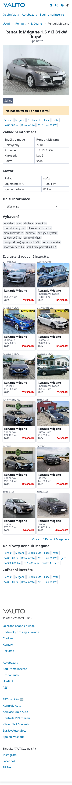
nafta (56, 120)
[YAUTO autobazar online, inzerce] (14, 5)
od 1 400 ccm (31, 563)
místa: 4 (46, 563)
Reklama (8, 651)
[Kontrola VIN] (51, 4)
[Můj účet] (62, 4)
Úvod (6, 23)
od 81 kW (51, 125)
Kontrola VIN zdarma (17, 718)
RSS (5, 687)
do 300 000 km (12, 563)
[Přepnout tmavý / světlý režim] (67, 4)
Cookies (8, 638)
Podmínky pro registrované (21, 632)
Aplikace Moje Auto (15, 712)
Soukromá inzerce (52, 14)
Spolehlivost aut (13, 737)
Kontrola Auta (12, 706)
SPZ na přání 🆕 (13, 699)
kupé (47, 120)
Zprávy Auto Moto (15, 730)
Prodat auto (11, 675)
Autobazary (29, 14)
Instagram (10, 755)
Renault (20, 23)
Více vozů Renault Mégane (49, 539)
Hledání (8, 681)
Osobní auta (11, 14)
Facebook (9, 761)
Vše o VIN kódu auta (16, 724)
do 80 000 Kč (11, 125)
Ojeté (63, 558)
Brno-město (28, 125)
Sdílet (8, 100)
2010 (40, 125)
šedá (56, 563)
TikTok (7, 767)
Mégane (36, 23)
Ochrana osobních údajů (19, 626)
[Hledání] (56, 4)
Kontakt (8, 644)
